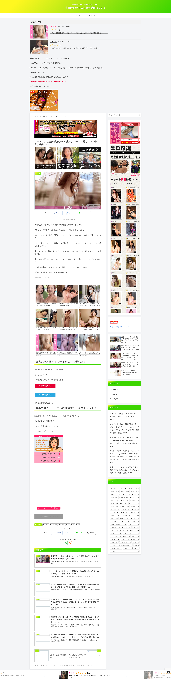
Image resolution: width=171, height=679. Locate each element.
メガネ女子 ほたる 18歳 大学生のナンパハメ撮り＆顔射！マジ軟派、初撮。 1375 (124, 416)
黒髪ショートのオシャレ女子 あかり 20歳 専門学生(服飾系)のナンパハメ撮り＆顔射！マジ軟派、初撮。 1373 (124, 470)
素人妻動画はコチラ (45, 395)
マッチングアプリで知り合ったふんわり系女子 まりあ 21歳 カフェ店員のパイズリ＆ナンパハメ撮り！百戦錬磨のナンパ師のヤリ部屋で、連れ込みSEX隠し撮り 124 (124, 456)
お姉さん (47, 524)
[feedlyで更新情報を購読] (66, 543)
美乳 (74, 524)
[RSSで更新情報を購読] (70, 543)
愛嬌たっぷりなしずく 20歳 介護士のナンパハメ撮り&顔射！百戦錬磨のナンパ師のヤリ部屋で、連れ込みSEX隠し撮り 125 (124, 442)
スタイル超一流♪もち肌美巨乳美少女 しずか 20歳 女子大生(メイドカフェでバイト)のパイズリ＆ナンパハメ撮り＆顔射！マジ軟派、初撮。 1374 (124, 428)
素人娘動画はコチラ (45, 386)
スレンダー (54, 524)
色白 (79, 524)
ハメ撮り (62, 524)
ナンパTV (39, 524)
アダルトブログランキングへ (120, 327)
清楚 (68, 524)
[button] (44, 675)
